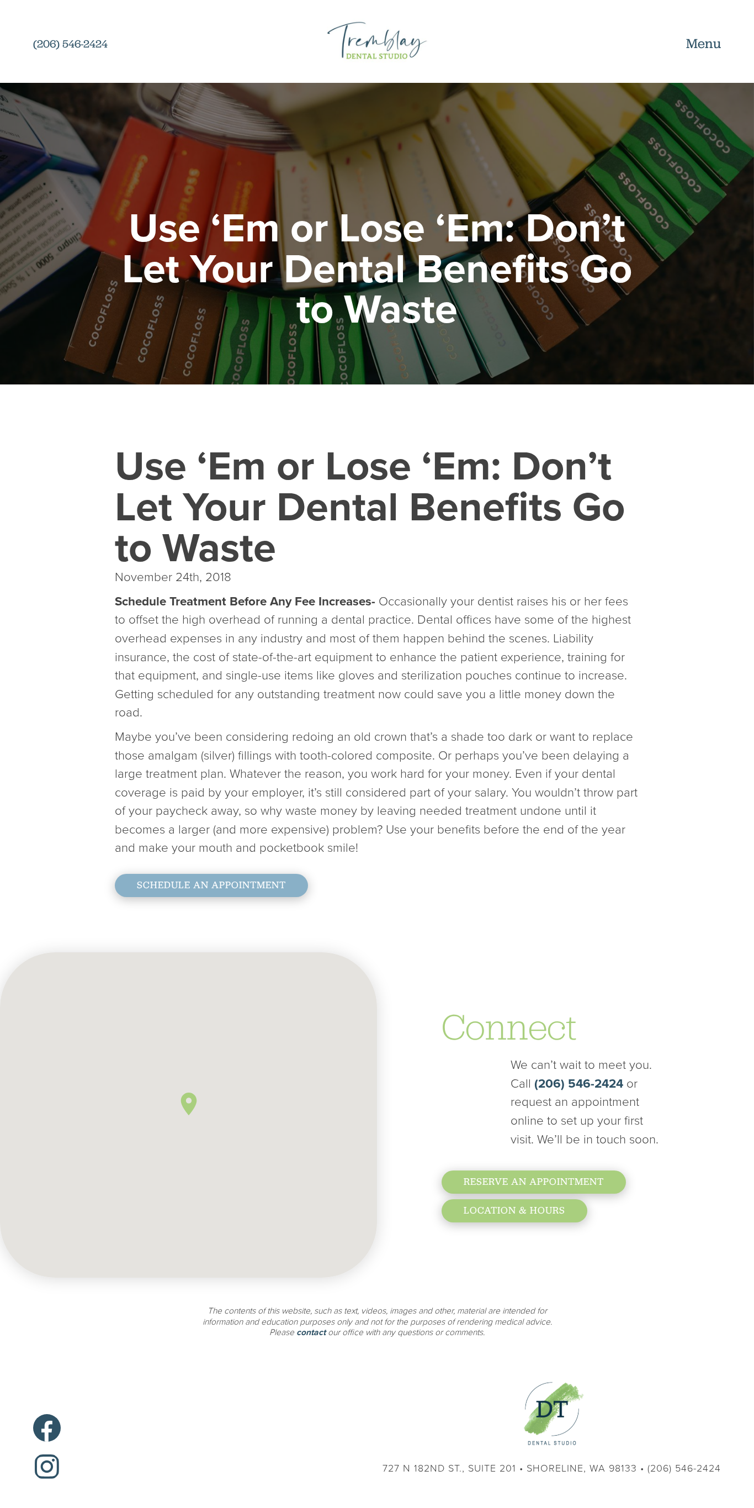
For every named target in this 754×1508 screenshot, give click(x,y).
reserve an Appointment (534, 1181)
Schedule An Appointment (211, 885)
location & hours (514, 1210)
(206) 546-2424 (580, 1083)
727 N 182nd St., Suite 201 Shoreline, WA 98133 (510, 1468)
